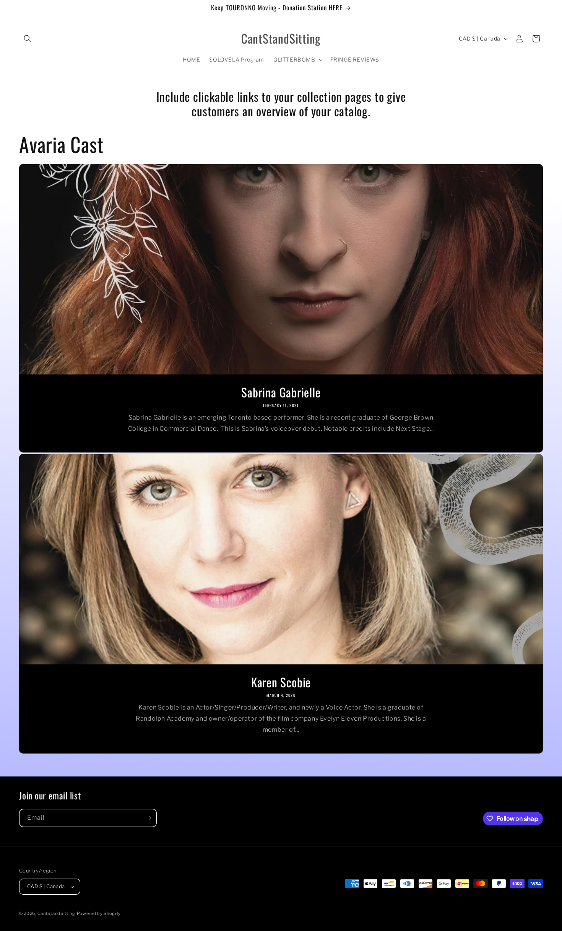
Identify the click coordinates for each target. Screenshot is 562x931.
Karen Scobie (281, 682)
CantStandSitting (56, 913)
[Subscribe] (148, 818)
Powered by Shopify (99, 913)
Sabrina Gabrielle (280, 392)
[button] (27, 38)
